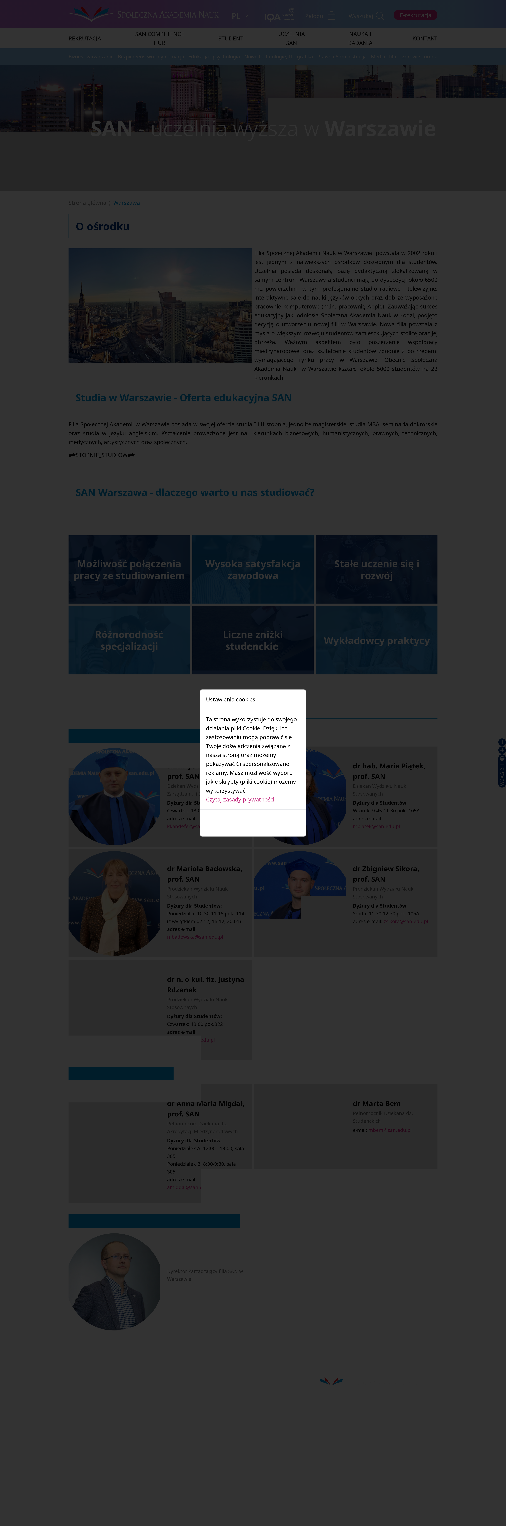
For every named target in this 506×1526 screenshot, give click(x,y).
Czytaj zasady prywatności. (241, 799)
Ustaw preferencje (230, 822)
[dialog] (253, 763)
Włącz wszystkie (278, 822)
